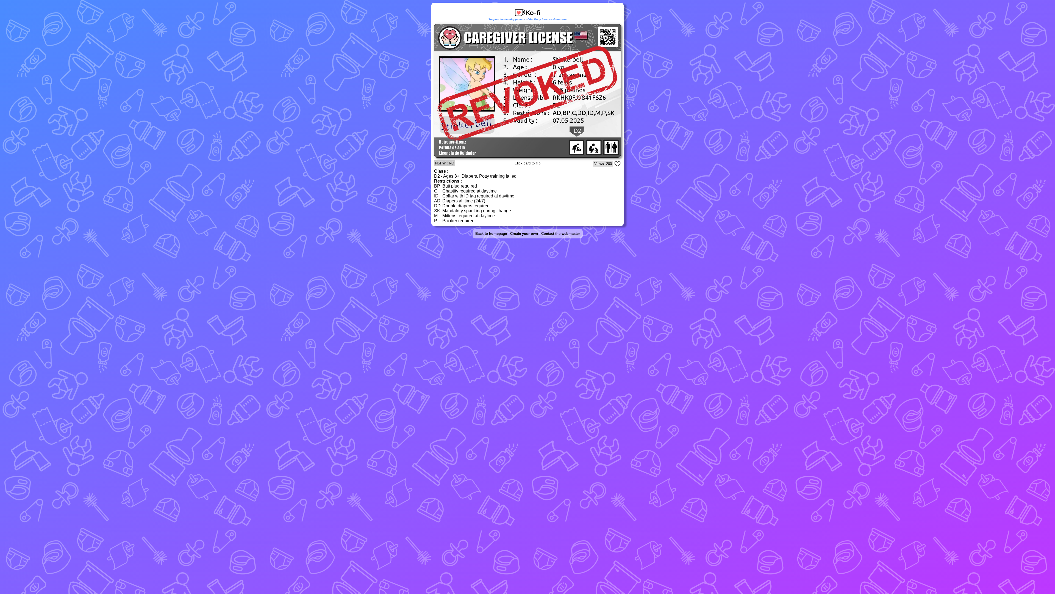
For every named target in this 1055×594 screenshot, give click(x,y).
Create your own (524, 234)
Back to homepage (491, 234)
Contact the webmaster (560, 234)
